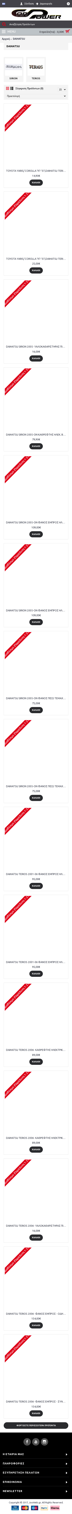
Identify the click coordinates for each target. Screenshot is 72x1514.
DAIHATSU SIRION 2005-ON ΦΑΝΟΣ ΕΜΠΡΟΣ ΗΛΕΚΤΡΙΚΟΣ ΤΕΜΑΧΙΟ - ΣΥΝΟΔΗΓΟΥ (36, 610)
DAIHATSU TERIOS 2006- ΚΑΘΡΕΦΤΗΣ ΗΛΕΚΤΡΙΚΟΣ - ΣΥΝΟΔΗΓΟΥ (36, 1137)
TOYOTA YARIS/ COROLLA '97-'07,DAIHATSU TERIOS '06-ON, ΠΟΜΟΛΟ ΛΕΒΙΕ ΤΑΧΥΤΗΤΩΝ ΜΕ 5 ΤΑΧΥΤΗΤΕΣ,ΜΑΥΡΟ (36, 170)
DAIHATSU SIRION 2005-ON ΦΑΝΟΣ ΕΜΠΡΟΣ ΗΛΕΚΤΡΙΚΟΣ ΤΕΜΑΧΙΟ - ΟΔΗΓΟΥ (36, 522)
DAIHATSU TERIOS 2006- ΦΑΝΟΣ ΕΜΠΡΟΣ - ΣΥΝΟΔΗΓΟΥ (36, 1401)
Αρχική (6, 38)
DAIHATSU (19, 38)
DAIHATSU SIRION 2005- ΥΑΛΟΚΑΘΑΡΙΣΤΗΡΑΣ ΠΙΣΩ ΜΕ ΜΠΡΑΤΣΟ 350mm (36, 346)
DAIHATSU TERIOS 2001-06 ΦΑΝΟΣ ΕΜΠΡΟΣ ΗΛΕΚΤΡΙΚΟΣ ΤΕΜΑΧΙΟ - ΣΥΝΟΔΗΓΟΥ (36, 962)
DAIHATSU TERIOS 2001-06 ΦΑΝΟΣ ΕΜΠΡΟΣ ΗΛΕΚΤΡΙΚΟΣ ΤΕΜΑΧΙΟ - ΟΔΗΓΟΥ (36, 874)
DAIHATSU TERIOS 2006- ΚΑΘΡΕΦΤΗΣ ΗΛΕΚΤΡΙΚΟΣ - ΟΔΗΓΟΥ (36, 1049)
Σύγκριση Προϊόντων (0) (29, 88)
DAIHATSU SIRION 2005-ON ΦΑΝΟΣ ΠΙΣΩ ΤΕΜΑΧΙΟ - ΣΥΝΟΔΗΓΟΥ (36, 786)
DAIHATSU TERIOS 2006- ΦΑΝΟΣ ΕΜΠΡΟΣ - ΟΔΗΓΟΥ (36, 1313)
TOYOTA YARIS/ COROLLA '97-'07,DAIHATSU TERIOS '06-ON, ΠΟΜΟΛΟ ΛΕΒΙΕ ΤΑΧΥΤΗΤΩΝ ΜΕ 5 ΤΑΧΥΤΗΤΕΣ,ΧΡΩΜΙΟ (36, 258)
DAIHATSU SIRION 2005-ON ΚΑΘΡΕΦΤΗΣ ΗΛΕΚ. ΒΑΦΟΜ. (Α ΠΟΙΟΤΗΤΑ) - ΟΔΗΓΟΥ (36, 434)
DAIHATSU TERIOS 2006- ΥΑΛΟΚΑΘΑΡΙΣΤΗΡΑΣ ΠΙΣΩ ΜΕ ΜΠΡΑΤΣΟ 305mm (36, 1225)
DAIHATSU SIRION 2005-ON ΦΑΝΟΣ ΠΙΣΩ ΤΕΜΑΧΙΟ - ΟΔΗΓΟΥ (36, 698)
